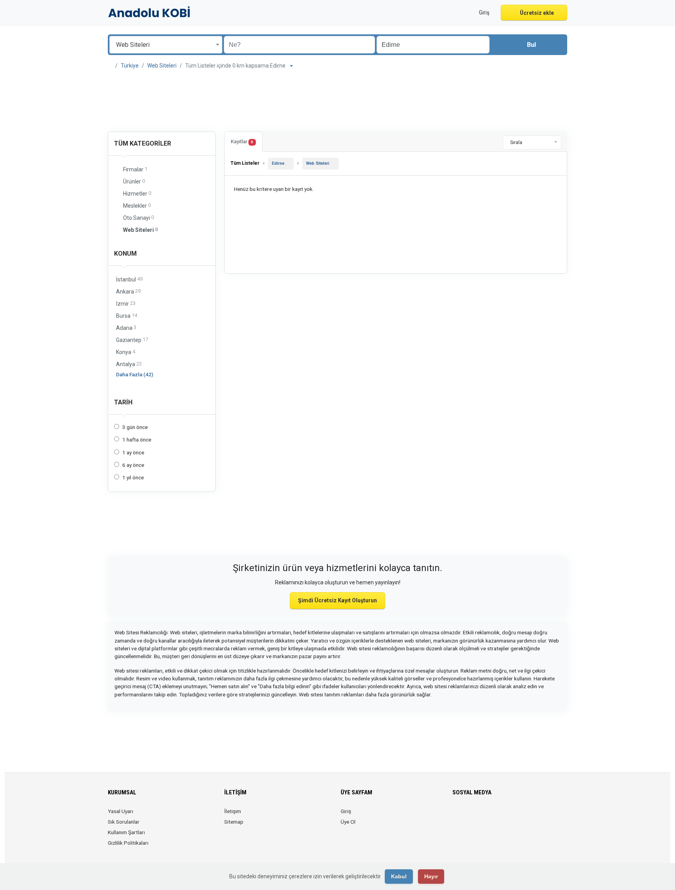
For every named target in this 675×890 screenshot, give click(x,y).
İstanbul (129, 279)
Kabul (399, 876)
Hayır (431, 876)
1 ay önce (133, 452)
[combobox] (165, 44)
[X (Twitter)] (468, 816)
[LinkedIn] (490, 816)
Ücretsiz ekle (536, 13)
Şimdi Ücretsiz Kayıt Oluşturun (337, 600)
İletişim (232, 811)
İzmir (126, 303)
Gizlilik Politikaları (128, 843)
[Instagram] (479, 816)
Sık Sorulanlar (123, 822)
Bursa (126, 315)
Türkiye (130, 65)
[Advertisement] (337, 101)
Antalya (129, 364)
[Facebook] (457, 816)
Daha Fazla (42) (134, 374)
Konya (125, 352)
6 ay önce (133, 465)
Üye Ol (348, 822)
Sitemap (233, 822)
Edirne (278, 163)
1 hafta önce (136, 439)
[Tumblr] (523, 816)
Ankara (128, 291)
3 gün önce (135, 427)
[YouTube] (512, 816)
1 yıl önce (133, 477)
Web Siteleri (162, 65)
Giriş (346, 811)
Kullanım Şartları (126, 832)
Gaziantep (132, 339)
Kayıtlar (242, 141)
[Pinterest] (501, 816)
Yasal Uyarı (120, 811)
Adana (126, 327)
